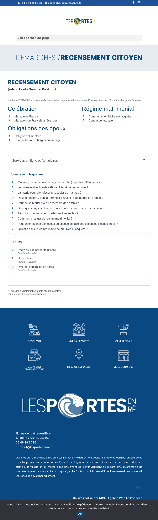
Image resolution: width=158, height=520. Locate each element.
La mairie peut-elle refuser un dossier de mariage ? (49, 192)
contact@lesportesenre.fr (34, 447)
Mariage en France (26, 116)
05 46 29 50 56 (26, 442)
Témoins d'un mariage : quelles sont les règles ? (48, 213)
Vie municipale (123, 341)
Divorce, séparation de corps (36, 266)
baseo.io (41, 294)
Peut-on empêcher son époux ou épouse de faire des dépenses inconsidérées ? (68, 223)
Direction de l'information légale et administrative (35, 291)
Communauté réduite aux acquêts (110, 116)
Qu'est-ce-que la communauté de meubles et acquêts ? (52, 228)
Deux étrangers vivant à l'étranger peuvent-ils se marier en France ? (60, 197)
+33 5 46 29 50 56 (31, 3)
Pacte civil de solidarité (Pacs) (37, 249)
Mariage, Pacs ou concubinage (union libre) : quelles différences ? (59, 182)
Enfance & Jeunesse (79, 367)
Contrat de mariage (101, 120)
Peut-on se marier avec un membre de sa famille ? (49, 203)
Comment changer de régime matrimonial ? (45, 218)
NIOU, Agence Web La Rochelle (120, 498)
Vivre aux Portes (79, 341)
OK (80, 514)
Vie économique (123, 367)
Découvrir (34, 341)
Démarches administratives (35, 368)
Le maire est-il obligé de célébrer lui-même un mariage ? (53, 187)
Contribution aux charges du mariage (37, 140)
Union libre (24, 258)
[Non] (153, 510)
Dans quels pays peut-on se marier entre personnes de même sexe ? (61, 208)
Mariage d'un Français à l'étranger (35, 120)
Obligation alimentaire (27, 136)
